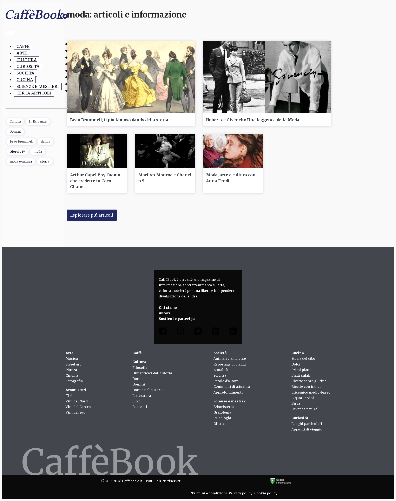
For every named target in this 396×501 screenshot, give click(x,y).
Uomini (15, 131)
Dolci (295, 364)
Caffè (22, 46)
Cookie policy (265, 493)
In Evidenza (38, 121)
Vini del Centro (78, 407)
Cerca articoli (33, 93)
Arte (22, 53)
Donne (137, 379)
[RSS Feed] (233, 332)
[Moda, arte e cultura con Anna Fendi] (233, 151)
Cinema (72, 375)
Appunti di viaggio (306, 429)
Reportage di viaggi (229, 364)
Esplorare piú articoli (91, 215)
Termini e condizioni (209, 493)
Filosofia (139, 367)
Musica (72, 358)
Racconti (139, 407)
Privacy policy (240, 493)
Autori (164, 313)
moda (37, 151)
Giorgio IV (17, 151)
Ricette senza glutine (308, 381)
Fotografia (74, 381)
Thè (69, 396)
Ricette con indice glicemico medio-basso (310, 389)
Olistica (219, 424)
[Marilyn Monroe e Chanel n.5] (165, 151)
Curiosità (27, 66)
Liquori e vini (302, 398)
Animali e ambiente (229, 358)
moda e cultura (21, 161)
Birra (295, 403)
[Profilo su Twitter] (198, 332)
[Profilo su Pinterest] (215, 332)
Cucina (24, 79)
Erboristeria (223, 407)
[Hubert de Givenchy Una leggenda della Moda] (267, 77)
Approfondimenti (228, 392)
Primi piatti (301, 370)
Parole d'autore (226, 381)
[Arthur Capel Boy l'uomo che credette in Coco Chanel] (97, 151)
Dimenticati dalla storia (152, 373)
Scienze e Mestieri (37, 86)
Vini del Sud (75, 412)
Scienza (219, 375)
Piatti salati (300, 375)
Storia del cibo (303, 358)
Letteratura (141, 396)
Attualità (220, 370)
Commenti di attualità (231, 386)
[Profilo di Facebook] (163, 332)
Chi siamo (168, 307)
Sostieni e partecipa (176, 319)
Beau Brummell (21, 141)
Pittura (71, 370)
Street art (73, 364)
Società (25, 73)
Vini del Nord (77, 401)
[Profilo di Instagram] (180, 332)
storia (44, 161)
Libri (136, 401)
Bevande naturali (305, 409)
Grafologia (222, 412)
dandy (45, 141)
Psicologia (222, 418)
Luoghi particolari (306, 424)
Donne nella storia (147, 390)
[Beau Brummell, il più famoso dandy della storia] (131, 77)
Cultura (26, 59)
